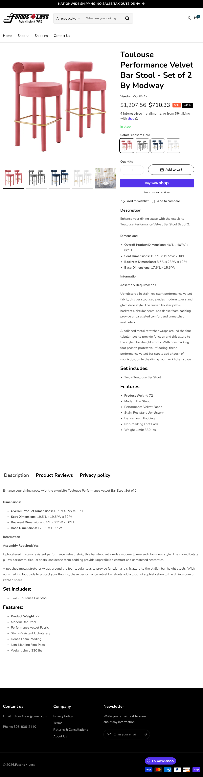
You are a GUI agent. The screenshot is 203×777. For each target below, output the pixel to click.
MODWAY (139, 96)
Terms (57, 723)
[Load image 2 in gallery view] (36, 178)
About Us (60, 736)
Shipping (41, 35)
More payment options (157, 192)
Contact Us (62, 35)
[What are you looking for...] (127, 18)
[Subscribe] (145, 734)
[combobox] (108, 18)
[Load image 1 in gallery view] (13, 178)
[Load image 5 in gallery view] (105, 178)
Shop (21, 35)
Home (7, 35)
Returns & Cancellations (70, 730)
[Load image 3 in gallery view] (59, 178)
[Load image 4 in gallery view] (82, 178)
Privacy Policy (63, 716)
